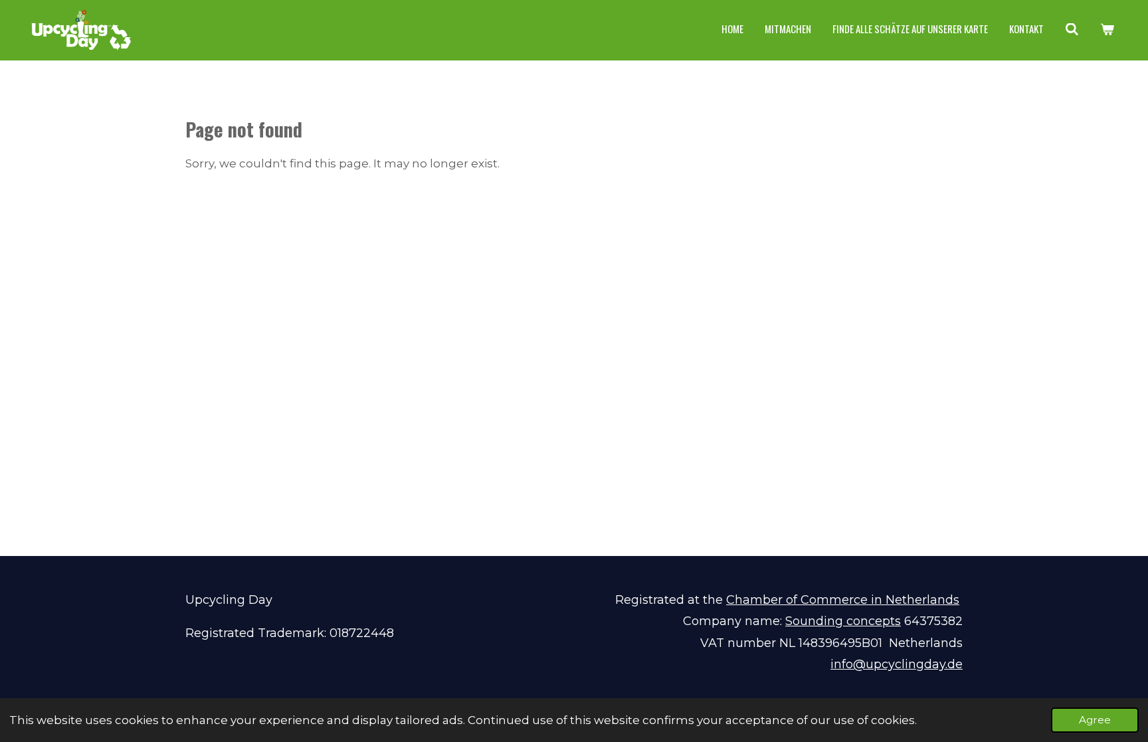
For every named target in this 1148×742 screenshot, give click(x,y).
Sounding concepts (843, 621)
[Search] (1072, 29)
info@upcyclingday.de (896, 664)
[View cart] (1107, 29)
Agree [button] (1095, 719)
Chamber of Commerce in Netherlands (842, 600)
